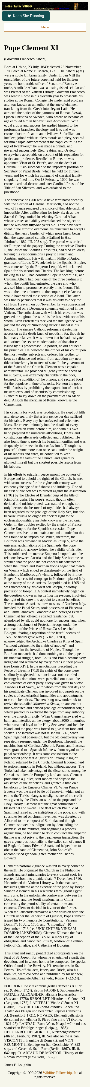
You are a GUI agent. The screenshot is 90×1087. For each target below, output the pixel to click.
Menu (45, 27)
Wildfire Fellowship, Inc (60, 1073)
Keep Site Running (28, 16)
